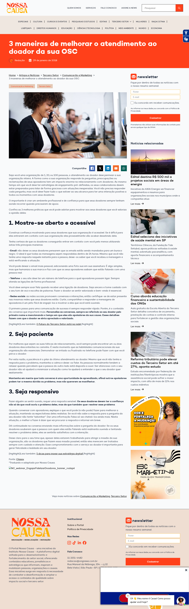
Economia (156, 28)
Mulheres (141, 21)
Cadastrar (155, 117)
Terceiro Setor (120, 21)
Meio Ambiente (126, 28)
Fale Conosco (109, 8)
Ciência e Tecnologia (88, 28)
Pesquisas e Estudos (83, 21)
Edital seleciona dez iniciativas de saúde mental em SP (154, 238)
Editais (103, 21)
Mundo (142, 28)
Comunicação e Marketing (95, 496)
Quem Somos (74, 8)
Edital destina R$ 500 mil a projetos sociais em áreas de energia (152, 180)
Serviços (91, 8)
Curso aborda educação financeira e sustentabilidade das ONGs (153, 299)
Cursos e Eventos (57, 21)
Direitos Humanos (46, 28)
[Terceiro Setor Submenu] (131, 21)
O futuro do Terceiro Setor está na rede (58, 324)
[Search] (179, 8)
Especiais (23, 21)
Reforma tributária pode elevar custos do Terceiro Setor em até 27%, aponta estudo (154, 362)
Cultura (37, 21)
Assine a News (129, 8)
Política (109, 28)
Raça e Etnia (158, 21)
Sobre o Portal (75, 525)
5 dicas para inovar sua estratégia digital (59, 453)
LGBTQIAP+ (26, 28)
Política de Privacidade (80, 529)
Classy (20, 459)
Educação (66, 28)
